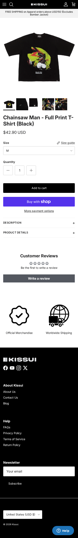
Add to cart (39, 188)
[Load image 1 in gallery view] (39, 57)
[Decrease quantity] (8, 170)
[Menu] (4, 4)
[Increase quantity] (31, 170)
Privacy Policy (12, 433)
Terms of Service (14, 439)
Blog (6, 403)
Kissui (15, 524)
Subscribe (15, 483)
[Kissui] (39, 4)
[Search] (13, 4)
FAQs (6, 427)
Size (6, 142)
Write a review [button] (39, 278)
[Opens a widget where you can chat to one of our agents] (63, 531)
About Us (9, 391)
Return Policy (11, 445)
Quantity (9, 162)
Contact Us (10, 397)
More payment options (39, 211)
